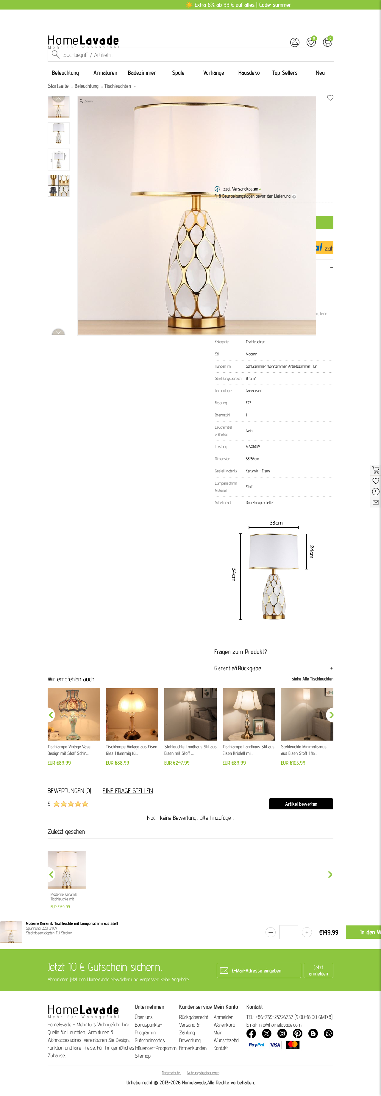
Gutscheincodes (150, 1040)
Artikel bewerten (301, 804)
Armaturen (105, 72)
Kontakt (221, 1048)
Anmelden (223, 1017)
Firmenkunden (193, 1048)
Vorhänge (213, 72)
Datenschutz (171, 1072)
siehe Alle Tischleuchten (312, 679)
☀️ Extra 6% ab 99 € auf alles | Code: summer (238, 4)
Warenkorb (224, 1025)
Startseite (58, 85)
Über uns (144, 1017)
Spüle (178, 72)
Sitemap (143, 1056)
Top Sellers (284, 72)
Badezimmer (142, 72)
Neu (320, 72)
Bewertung (190, 1040)
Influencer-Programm (156, 1048)
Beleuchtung (65, 72)
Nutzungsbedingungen (203, 1072)
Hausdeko (249, 72)
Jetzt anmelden (318, 970)
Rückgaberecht (193, 1017)
